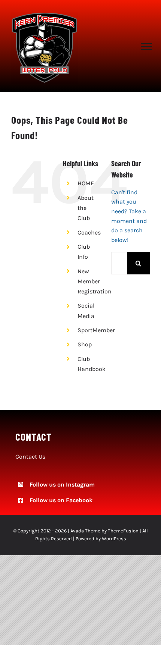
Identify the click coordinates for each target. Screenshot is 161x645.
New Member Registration (95, 281)
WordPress (114, 538)
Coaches (89, 232)
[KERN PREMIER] (44, 14)
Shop (85, 344)
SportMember (96, 330)
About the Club (86, 207)
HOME (86, 183)
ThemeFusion (123, 531)
